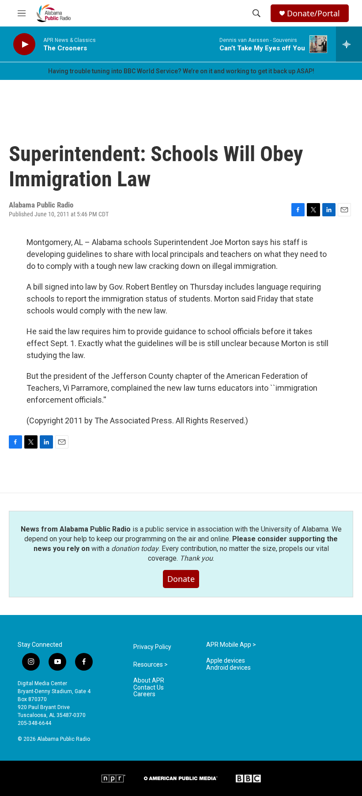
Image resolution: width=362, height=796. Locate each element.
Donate (181, 578)
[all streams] (349, 44)
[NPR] (113, 778)
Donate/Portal (313, 13)
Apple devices (225, 660)
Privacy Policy (152, 647)
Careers (144, 694)
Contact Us (148, 687)
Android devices (228, 667)
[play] (24, 44)
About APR (148, 680)
